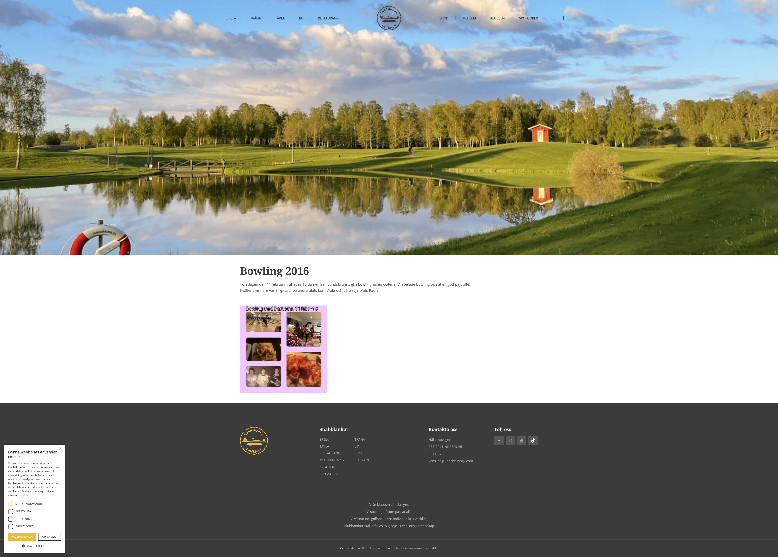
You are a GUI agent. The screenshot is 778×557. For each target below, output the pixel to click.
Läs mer (23, 495)
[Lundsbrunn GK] (389, 18)
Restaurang (328, 18)
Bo (301, 18)
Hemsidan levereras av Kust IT (416, 548)
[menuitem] (443, 18)
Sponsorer (329, 474)
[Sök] (573, 18)
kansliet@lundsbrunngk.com (451, 460)
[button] (34, 546)
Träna (255, 18)
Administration (379, 548)
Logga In (554, 18)
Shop (359, 453)
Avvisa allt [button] (49, 536)
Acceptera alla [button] (22, 536)
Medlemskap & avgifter (332, 463)
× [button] (60, 449)
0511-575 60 (439, 453)
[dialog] (34, 499)
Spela (231, 18)
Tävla (280, 18)
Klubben (362, 460)
